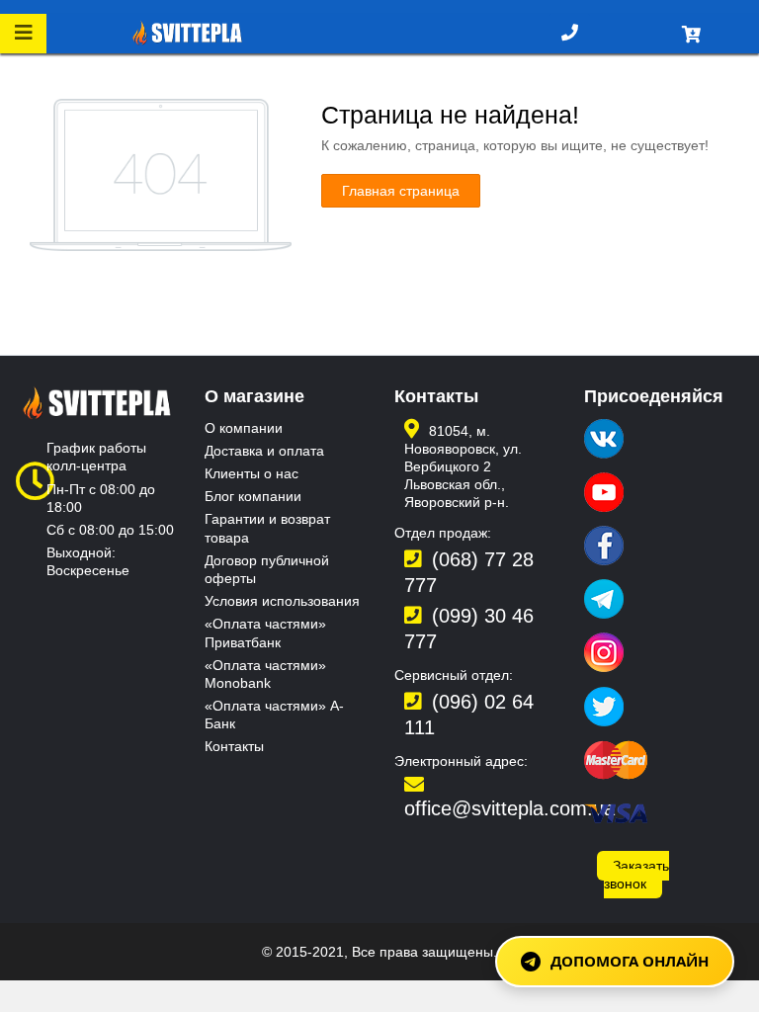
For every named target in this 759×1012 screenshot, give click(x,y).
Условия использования (282, 601)
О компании (244, 428)
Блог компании (253, 496)
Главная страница (401, 191)
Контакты (234, 746)
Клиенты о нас (251, 473)
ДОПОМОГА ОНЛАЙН (629, 960)
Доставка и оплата (264, 451)
